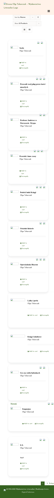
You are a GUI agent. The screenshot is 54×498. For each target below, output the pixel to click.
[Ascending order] (38, 17)
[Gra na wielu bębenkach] (15, 377)
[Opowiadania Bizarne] (15, 269)
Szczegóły (24, 68)
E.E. (22, 445)
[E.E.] (15, 449)
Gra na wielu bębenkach (30, 373)
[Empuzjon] (16, 414)
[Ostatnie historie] (15, 232)
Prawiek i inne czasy (27, 156)
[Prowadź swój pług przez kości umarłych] (15, 88)
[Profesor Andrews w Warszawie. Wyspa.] (15, 124)
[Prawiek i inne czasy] (14, 160)
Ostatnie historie (27, 229)
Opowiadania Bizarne (29, 265)
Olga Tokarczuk (25, 51)
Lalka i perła (33, 301)
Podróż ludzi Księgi (28, 192)
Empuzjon (26, 409)
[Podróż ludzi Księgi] (15, 196)
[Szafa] (14, 52)
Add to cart (23, 64)
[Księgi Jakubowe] (18, 345)
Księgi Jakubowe (34, 337)
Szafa (21, 48)
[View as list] (29, 29)
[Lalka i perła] (18, 310)
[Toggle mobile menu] (49, 11)
